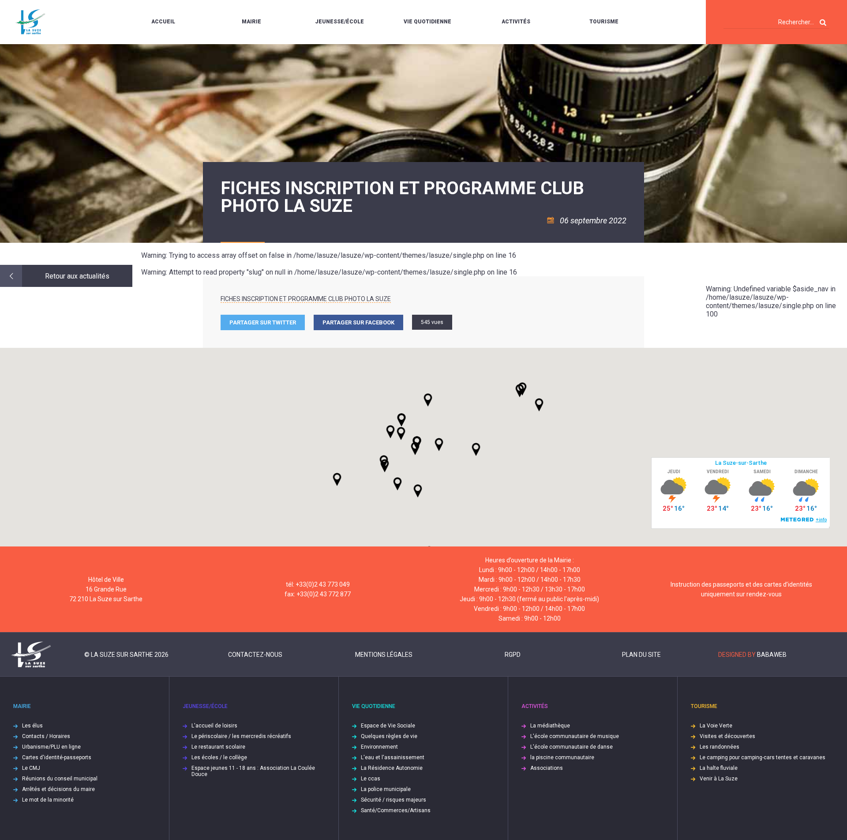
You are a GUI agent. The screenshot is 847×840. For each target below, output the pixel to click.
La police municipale (386, 789)
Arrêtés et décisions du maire (58, 789)
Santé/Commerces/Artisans (396, 810)
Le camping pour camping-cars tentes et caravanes (762, 757)
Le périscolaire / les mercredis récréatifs (241, 736)
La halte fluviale (719, 768)
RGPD (513, 654)
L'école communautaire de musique (574, 736)
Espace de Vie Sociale (388, 726)
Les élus (32, 726)
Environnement (379, 747)
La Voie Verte (716, 726)
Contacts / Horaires (46, 736)
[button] (439, 444)
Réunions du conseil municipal (59, 779)
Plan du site (641, 654)
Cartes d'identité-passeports (56, 757)
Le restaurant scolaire (218, 747)
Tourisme (603, 22)
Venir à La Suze (719, 779)
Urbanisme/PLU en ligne (51, 747)
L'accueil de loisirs (214, 726)
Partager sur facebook (358, 322)
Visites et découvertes (727, 736)
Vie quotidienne (427, 22)
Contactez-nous (255, 654)
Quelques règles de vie (389, 736)
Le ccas (370, 779)
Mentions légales (383, 654)
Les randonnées (719, 747)
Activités (516, 22)
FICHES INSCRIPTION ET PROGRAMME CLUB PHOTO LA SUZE (306, 298)
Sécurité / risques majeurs (393, 800)
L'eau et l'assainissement (392, 757)
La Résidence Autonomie (392, 768)
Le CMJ (31, 768)
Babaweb (772, 654)
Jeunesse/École (339, 22)
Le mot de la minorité (48, 800)
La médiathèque (550, 726)
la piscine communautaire (562, 757)
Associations (546, 768)
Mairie (251, 22)
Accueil (163, 22)
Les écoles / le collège (219, 757)
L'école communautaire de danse (571, 747)
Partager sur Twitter (262, 322)
